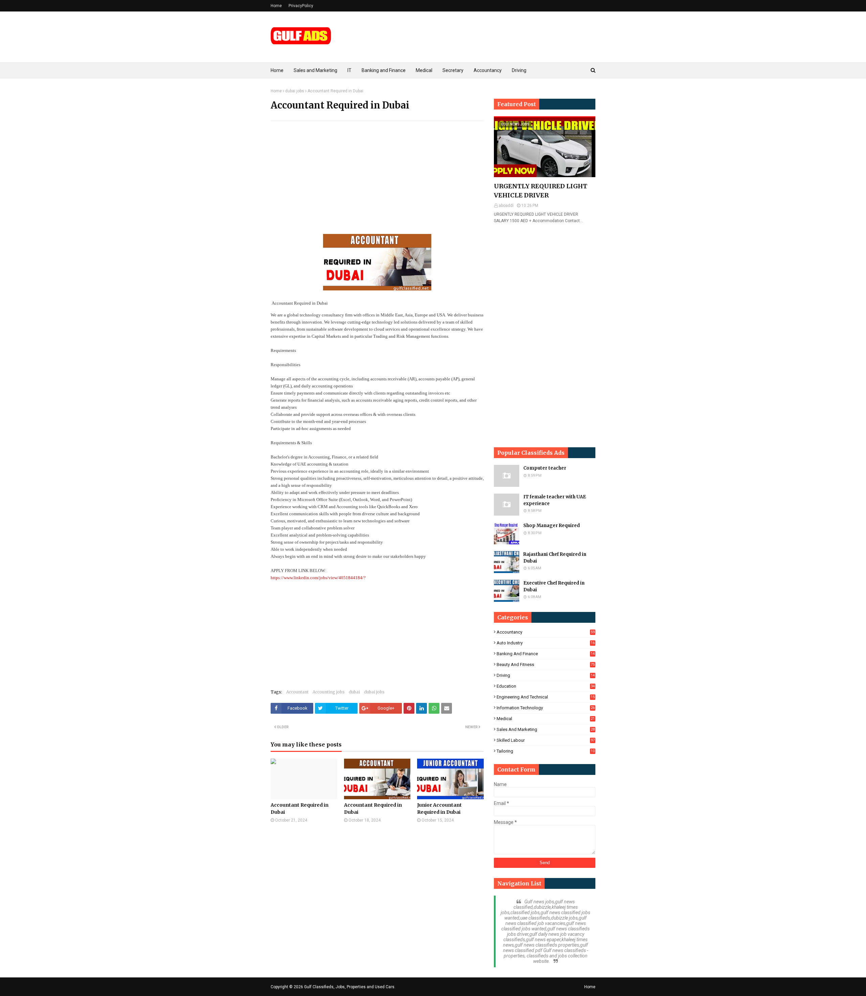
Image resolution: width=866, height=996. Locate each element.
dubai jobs (294, 91)
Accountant (297, 691)
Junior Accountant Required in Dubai (439, 808)
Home (276, 5)
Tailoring (546, 751)
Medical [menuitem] (424, 70)
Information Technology (546, 707)
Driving (546, 675)
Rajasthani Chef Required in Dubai (554, 557)
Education (546, 686)
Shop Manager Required (551, 525)
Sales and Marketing (546, 729)
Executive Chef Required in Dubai (554, 586)
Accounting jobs (329, 691)
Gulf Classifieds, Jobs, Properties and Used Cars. (349, 987)
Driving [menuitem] (519, 70)
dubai (354, 691)
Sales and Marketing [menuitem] (315, 70)
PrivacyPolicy (301, 5)
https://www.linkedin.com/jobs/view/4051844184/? (318, 577)
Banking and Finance (546, 653)
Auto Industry (546, 642)
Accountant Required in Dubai (299, 808)
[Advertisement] (377, 175)
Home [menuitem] (277, 70)
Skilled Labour (546, 740)
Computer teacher (544, 468)
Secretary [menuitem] (452, 70)
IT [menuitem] (349, 70)
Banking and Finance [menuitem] (384, 70)
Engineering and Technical (546, 696)
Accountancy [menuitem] (488, 70)
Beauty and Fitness (546, 664)
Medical (546, 718)
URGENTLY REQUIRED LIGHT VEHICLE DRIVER (540, 190)
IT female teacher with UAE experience (554, 500)
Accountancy (546, 632)
